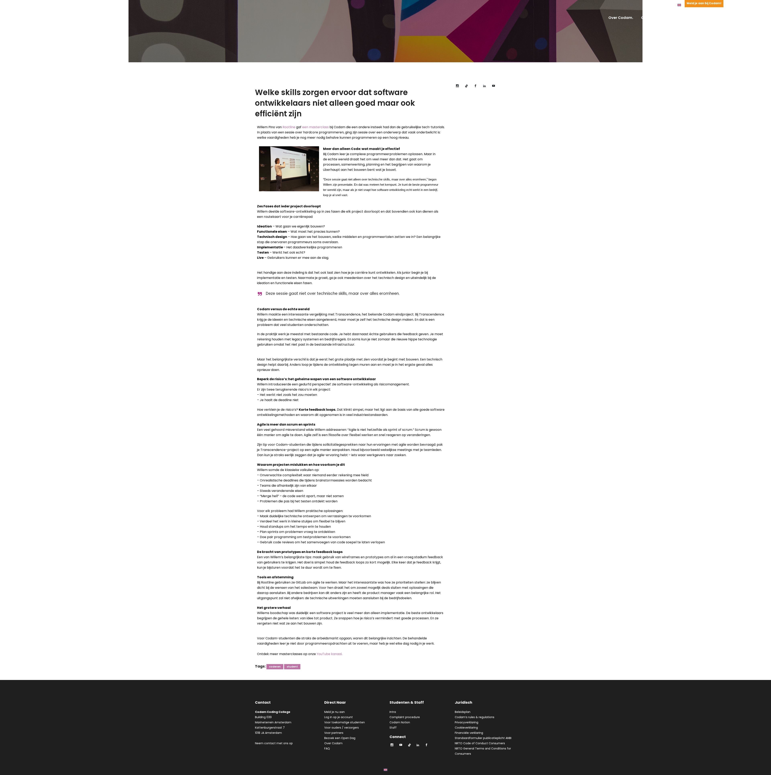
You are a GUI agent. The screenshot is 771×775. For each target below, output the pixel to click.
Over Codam (333, 743)
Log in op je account (338, 717)
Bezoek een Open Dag (339, 738)
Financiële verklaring (469, 733)
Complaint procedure (405, 717)
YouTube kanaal (329, 654)
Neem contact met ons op (274, 743)
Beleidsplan (462, 712)
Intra (393, 712)
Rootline (288, 127)
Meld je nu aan (334, 712)
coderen (275, 667)
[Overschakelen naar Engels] (679, 4)
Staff (393, 728)
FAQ (327, 748)
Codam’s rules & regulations (474, 717)
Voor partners (333, 733)
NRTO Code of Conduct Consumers (480, 743)
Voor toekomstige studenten (344, 722)
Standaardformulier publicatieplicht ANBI (483, 738)
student (292, 667)
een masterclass (315, 127)
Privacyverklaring (466, 722)
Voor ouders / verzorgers (341, 728)
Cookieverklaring (466, 728)
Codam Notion (400, 722)
